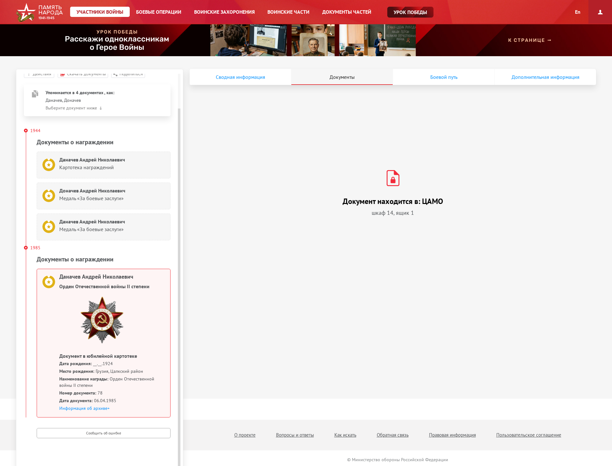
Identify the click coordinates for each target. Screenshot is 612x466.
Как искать (345, 435)
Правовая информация (452, 435)
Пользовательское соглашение (528, 435)
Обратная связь (393, 435)
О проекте (245, 435)
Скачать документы (86, 74)
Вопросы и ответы (295, 435)
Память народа (39, 12)
